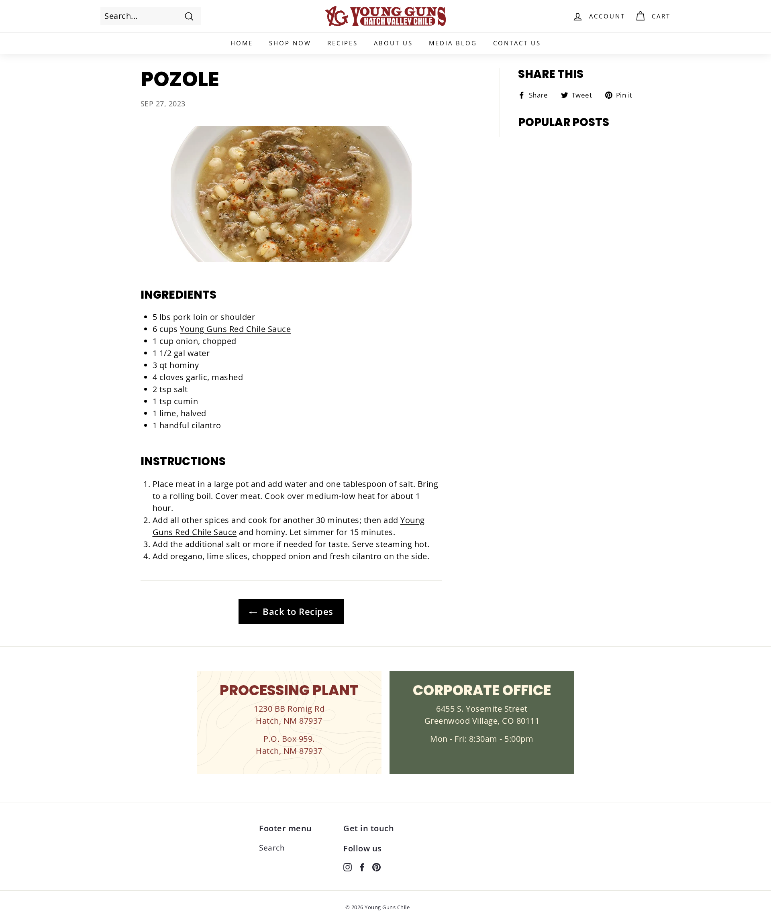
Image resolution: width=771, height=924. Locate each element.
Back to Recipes (296, 611)
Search (272, 848)
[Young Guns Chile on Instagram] (347, 866)
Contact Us (517, 43)
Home (241, 43)
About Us (393, 43)
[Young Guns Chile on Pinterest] (376, 866)
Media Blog (453, 43)
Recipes (342, 43)
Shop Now (290, 43)
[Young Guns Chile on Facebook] (362, 866)
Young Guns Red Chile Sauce (235, 329)
